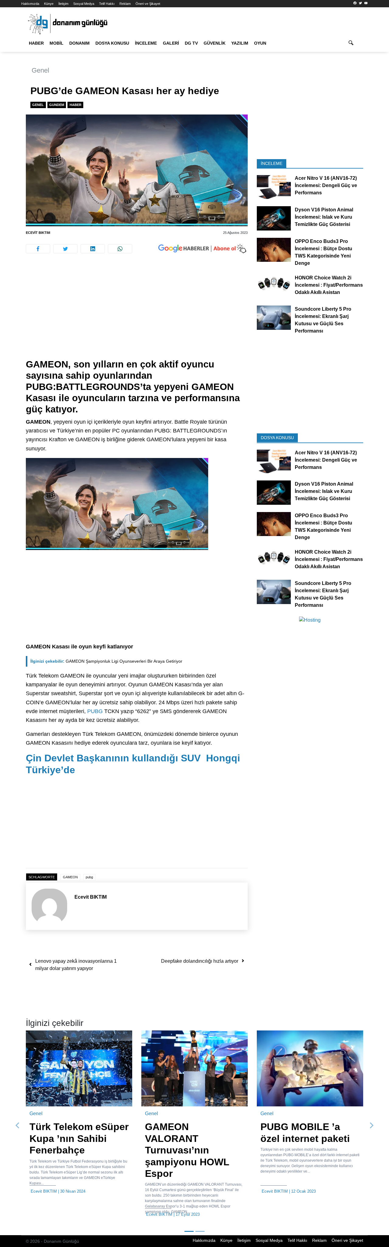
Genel (40, 70)
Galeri (171, 43)
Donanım (79, 43)
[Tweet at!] (65, 248)
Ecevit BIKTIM (38, 232)
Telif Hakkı (107, 3)
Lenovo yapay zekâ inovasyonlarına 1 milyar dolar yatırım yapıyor (76, 964)
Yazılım (239, 43)
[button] (17, 1125)
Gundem (56, 105)
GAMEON (70, 877)
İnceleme (146, 43)
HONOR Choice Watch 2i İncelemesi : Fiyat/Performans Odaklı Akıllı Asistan (329, 285)
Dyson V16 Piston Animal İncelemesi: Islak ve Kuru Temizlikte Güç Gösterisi (324, 217)
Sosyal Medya (83, 3)
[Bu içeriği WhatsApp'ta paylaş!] (120, 248)
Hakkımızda (30, 3)
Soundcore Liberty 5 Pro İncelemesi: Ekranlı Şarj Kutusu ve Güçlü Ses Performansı (323, 319)
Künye (48, 3)
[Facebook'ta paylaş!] (38, 248)
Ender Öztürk (345, 1191)
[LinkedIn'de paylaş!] (93, 248)
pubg (89, 877)
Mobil (57, 43)
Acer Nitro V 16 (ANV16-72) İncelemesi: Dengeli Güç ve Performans (326, 185)
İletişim (63, 3)
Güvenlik (214, 43)
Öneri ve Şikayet (148, 3)
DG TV (191, 43)
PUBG (95, 711)
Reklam (125, 3)
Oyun (260, 43)
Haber (36, 43)
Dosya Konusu (112, 43)
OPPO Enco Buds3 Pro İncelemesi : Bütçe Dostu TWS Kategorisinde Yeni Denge (323, 251)
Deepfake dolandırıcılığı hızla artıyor (199, 961)
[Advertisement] (137, 313)
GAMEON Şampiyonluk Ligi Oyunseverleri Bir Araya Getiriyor (106, 661)
